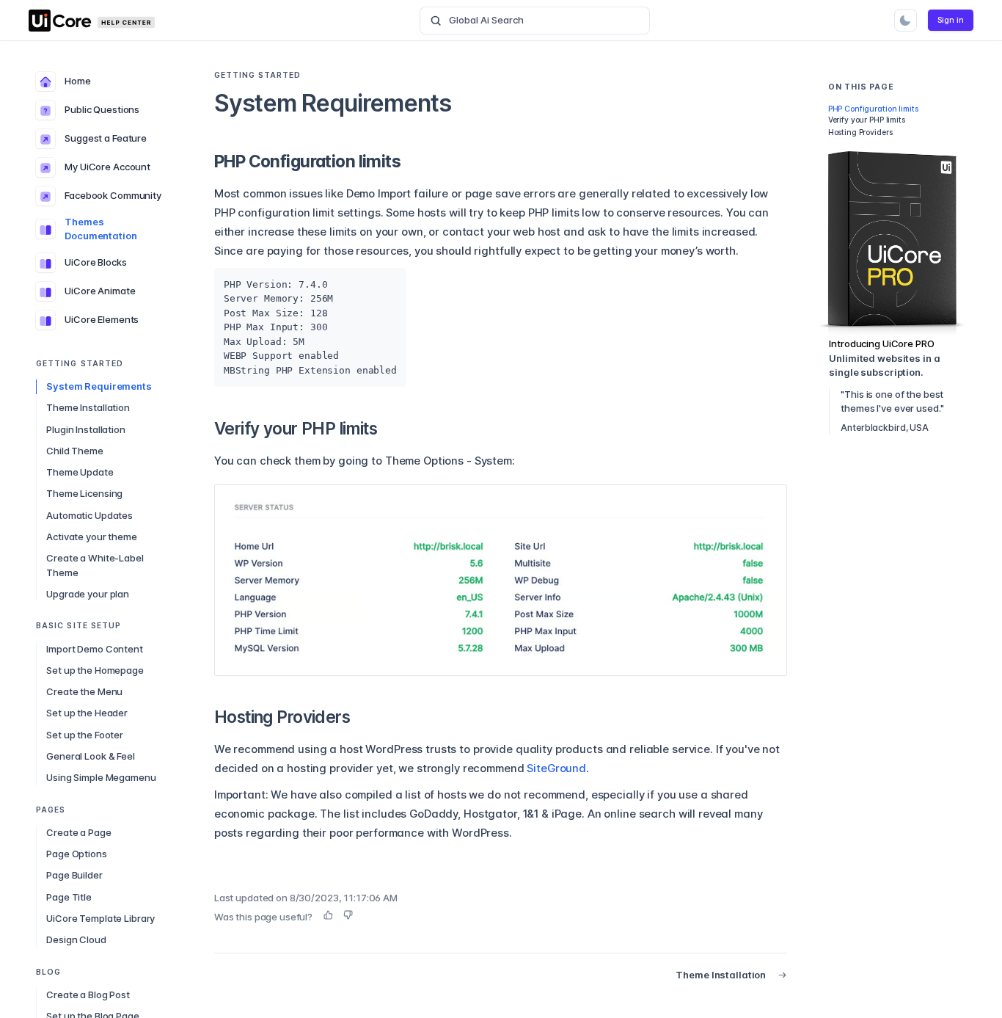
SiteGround (556, 768)
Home (77, 81)
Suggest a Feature (106, 139)
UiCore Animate (100, 291)
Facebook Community (113, 196)
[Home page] (102, 21)
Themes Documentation (100, 230)
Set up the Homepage (95, 671)
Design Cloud (76, 940)
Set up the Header (87, 713)
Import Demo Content (94, 649)
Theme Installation (88, 408)
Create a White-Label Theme (94, 566)
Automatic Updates (89, 515)
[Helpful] (327, 914)
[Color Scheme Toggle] (905, 20)
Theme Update (79, 473)
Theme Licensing (84, 494)
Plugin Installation (85, 429)
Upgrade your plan (87, 594)
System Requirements (99, 387)
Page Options (76, 854)
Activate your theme (91, 537)
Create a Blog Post (88, 995)
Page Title (69, 897)
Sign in (950, 20)
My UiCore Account (107, 167)
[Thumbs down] (348, 914)
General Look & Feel (90, 757)
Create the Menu (84, 692)
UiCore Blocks (95, 263)
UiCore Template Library (100, 919)
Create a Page (78, 833)
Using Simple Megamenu (101, 778)
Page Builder (74, 875)
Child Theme (74, 451)
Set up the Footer (84, 735)
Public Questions (102, 110)
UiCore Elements (102, 320)
